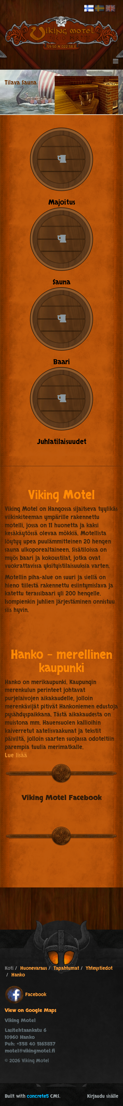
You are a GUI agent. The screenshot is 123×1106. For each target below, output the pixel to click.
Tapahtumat (66, 968)
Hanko (18, 975)
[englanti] (110, 8)
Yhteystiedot (99, 968)
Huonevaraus (33, 968)
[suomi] (89, 8)
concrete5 (38, 1096)
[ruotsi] (99, 8)
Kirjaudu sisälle (102, 1096)
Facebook (35, 994)
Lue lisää (16, 756)
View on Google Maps (30, 1010)
